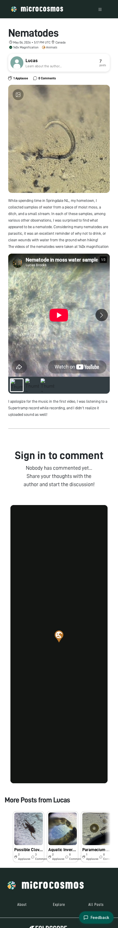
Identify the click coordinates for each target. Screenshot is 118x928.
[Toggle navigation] (100, 9)
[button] (59, 636)
